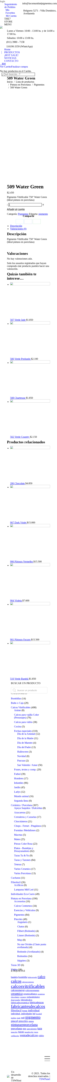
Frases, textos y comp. (25, 769)
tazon (36, 1032)
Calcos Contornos (23, 905)
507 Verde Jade (18, 319)
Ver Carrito (5, 66)
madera (13, 1018)
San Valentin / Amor (27, 765)
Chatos (20, 926)
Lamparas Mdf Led (23, 889)
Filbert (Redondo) (26, 931)
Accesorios (19, 901)
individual (34, 1010)
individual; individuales (21, 1013)
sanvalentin (32, 1029)
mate (18, 1018)
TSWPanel (44, 1079)
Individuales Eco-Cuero (23, 894)
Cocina (17, 726)
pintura (31, 1021)
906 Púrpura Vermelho (21, 561)
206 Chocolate (17, 483)
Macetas (18, 834)
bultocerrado (32, 977)
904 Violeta (16, 600)
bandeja (14, 977)
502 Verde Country (20, 437)
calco (41, 977)
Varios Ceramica (22, 869)
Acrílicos (18, 885)
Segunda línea (21, 800)
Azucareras (19, 812)
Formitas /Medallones (25, 830)
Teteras (17, 864)
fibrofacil (16, 1010)
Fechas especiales (23, 731)
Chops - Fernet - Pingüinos (27, 826)
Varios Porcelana (22, 873)
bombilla (22, 977)
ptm (24, 1028)
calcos (16, 981)
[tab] (30, 226)
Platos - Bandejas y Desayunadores (23, 849)
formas (24, 1011)
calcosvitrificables (28, 986)
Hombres (18, 778)
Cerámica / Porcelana (21, 805)
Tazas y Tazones (22, 860)
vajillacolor (15, 1036)
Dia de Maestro (25, 742)
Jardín (17, 787)
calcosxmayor (18, 990)
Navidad (21, 756)
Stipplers (21, 960)
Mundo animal (21, 796)
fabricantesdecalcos (28, 1006)
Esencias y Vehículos (24, 910)
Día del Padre (24, 747)
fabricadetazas (37, 1002)
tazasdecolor (29, 1032)
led (34, 1013)
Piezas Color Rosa (23, 843)
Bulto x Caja (17, 703)
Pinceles (18, 919)
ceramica (17, 993)
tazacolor (14, 1032)
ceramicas (41, 994)
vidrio (41, 1035)
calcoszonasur (32, 990)
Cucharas (15, 877)
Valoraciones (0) (18, 228)
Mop (19, 940)
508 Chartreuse (18, 397)
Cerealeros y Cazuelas (25, 817)
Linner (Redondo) (26, 935)
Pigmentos (23, 214)
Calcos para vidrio (23, 722)
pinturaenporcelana (24, 1025)
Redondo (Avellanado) (28, 951)
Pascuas (21, 760)
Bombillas (16, 698)
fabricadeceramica (20, 1002)
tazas (21, 1031)
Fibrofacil (16, 882)
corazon (23, 997)
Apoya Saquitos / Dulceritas (28, 808)
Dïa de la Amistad (26, 733)
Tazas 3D (15, 965)
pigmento (43, 214)
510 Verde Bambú (19, 678)
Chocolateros (20, 821)
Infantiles (18, 783)
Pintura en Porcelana (21, 898)
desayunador (15, 1000)
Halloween (22, 751)
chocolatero (15, 997)
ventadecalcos (29, 1035)
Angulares (22, 922)
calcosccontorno (28, 982)
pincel (14, 1021)
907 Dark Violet (18, 522)
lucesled (39, 1014)
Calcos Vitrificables (20, 707)
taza (39, 1028)
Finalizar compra (19, 66)
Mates (17, 839)
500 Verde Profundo (20, 358)
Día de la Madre (25, 738)
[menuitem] (10, 6)
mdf (23, 1017)
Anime (17, 710)
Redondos (22, 956)
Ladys (17, 791)
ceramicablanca (30, 994)
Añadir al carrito (16, 209)
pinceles (23, 1021)
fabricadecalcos (26, 1000)
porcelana (16, 1028)
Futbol (17, 774)
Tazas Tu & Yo (21, 855)
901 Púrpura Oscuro (20, 639)
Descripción (16, 226)
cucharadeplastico (33, 997)
